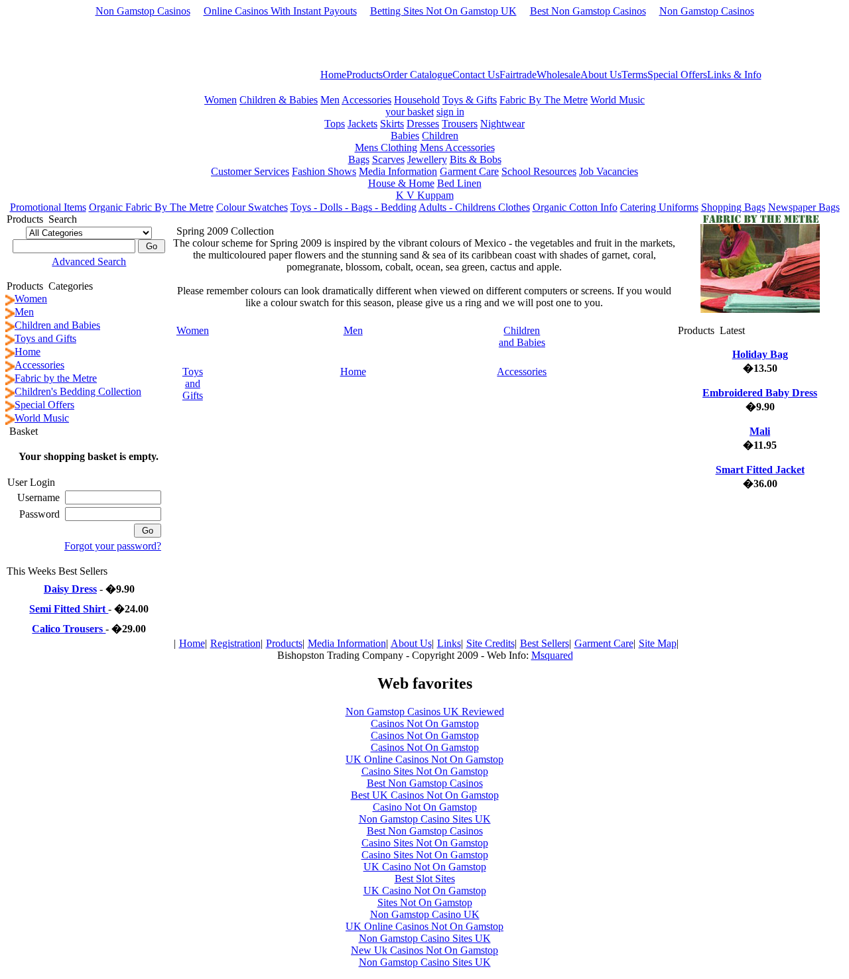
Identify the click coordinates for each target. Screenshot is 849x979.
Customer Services (250, 171)
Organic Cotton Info (575, 207)
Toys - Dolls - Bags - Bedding (354, 207)
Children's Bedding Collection (78, 391)
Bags (358, 159)
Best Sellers (544, 643)
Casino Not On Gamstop (425, 807)
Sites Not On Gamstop (424, 902)
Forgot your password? (112, 545)
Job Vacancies (608, 171)
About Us (411, 643)
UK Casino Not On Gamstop (424, 866)
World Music (617, 99)
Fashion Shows (324, 171)
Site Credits (490, 643)
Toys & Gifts (469, 99)
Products (284, 643)
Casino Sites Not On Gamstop (424, 771)
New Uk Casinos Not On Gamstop (424, 950)
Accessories (366, 99)
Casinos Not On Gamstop (425, 723)
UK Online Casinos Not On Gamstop (424, 759)
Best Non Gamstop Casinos (588, 11)
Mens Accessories (457, 147)
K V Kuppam (425, 195)
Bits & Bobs (475, 159)
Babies (405, 135)
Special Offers (44, 404)
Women (220, 99)
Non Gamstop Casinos (143, 11)
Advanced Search (89, 261)
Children (440, 135)
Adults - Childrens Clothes (474, 207)
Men (330, 99)
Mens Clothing (386, 147)
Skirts (392, 123)
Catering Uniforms (659, 207)
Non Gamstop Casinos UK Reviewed (425, 711)
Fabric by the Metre (56, 378)
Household (417, 99)
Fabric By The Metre (543, 99)
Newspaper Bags (804, 207)
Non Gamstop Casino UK (425, 914)
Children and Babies (57, 325)
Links (449, 643)
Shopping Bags (733, 207)
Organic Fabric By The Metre (151, 207)
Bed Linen (459, 183)
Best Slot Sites (425, 878)
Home (27, 351)
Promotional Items (48, 207)
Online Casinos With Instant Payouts (280, 11)
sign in (450, 111)
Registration (235, 643)
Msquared (552, 655)
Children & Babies (278, 99)
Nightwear (502, 123)
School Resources (538, 171)
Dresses (423, 123)
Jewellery (427, 159)
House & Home (401, 183)
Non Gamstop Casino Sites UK (425, 819)
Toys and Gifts (45, 338)
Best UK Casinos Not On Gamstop (425, 795)
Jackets (362, 123)
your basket (409, 111)
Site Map (658, 643)
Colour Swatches (252, 207)
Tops (334, 123)
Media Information (398, 171)
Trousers (460, 123)
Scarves (388, 159)
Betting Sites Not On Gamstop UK (443, 11)
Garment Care (469, 171)
